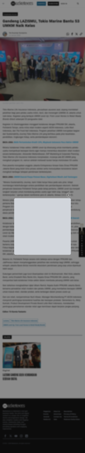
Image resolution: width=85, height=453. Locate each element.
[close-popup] (68, 195)
